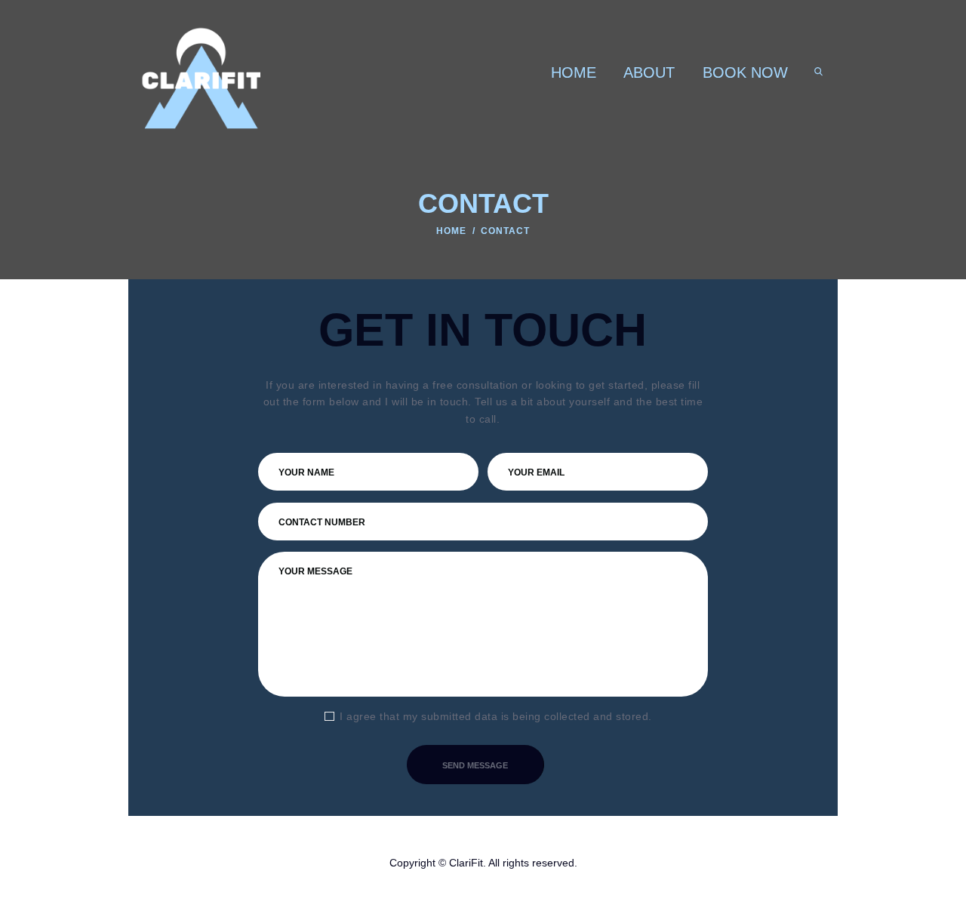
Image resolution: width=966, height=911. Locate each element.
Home (451, 231)
